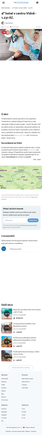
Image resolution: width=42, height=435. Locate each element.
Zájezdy (3, 391)
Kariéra (24, 415)
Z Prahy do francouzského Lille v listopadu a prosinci (24, 325)
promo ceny (32, 150)
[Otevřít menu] (4, 2)
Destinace (3, 382)
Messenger (4, 412)
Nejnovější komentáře (27, 379)
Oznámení (33, 431)
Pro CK (23, 418)
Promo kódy (4, 400)
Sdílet (39, 27)
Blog (2, 394)
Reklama (27, 431)
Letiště (3, 385)
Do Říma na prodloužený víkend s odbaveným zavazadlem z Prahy (24, 339)
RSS (2, 421)
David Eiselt (9, 23)
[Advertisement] (21, 89)
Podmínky (8, 431)
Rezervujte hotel (20, 135)
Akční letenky (5, 8)
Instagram (4, 415)
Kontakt (24, 412)
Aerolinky (3, 388)
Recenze (3, 397)
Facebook (3, 409)
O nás (23, 409)
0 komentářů (15, 27)
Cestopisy (24, 385)
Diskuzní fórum (26, 382)
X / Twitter (4, 418)
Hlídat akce (33, 220)
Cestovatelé (25, 388)
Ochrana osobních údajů (18, 431)
